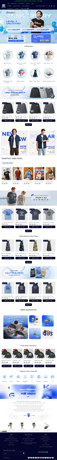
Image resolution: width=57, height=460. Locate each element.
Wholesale (46, 440)
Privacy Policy (45, 436)
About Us (11, 436)
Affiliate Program (28, 440)
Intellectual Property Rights (45, 446)
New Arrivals (14, 3)
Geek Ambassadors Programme (28, 438)
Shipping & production (46, 438)
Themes (16, 8)
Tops (32, 3)
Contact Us (11, 442)
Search (28, 436)
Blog (46, 442)
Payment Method (11, 444)
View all (28, 124)
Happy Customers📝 (25, 8)
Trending (28, 3)
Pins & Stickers (25, 5)
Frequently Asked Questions (11, 438)
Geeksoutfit (8, 457)
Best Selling (21, 3)
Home (8, 3)
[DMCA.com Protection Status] (3, 431)
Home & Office (16, 5)
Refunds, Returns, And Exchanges (11, 440)
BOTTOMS (9, 5)
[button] (49, 6)
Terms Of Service (45, 444)
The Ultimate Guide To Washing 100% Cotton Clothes (28, 443)
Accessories (10, 8)
